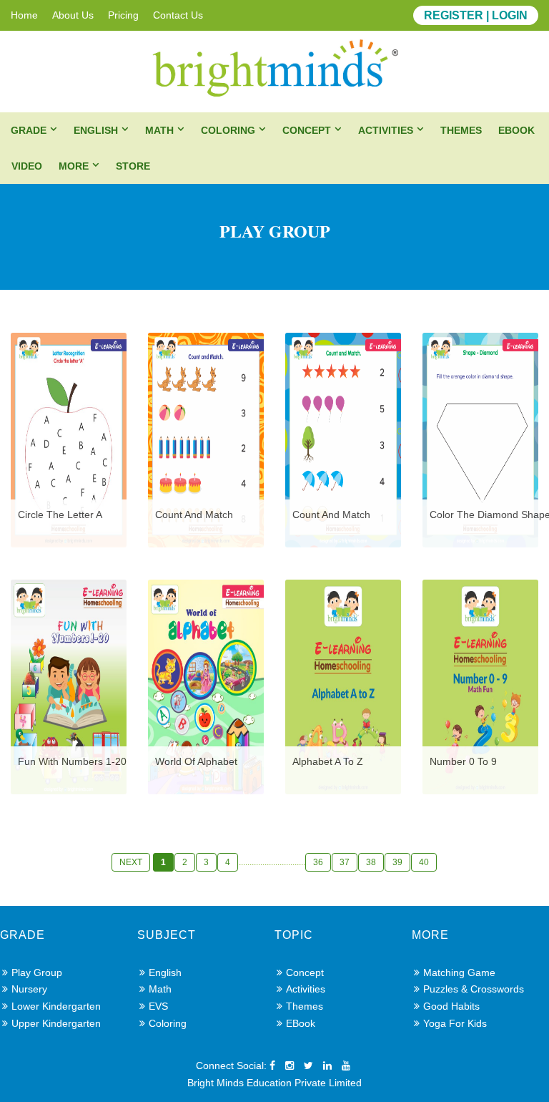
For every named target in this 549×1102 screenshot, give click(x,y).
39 (397, 862)
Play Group (36, 972)
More (74, 166)
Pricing (123, 15)
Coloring (228, 130)
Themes (461, 130)
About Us (73, 15)
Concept (306, 130)
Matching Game (459, 972)
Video (26, 166)
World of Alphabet (196, 761)
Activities (385, 130)
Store (133, 166)
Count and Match (194, 514)
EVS (158, 1006)
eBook (516, 130)
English (96, 130)
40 (424, 862)
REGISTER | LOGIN (476, 15)
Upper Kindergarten (56, 1023)
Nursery (29, 989)
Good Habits (451, 1006)
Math (159, 130)
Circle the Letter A (60, 514)
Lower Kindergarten (56, 1006)
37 (345, 862)
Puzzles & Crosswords (473, 989)
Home (24, 15)
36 (318, 862)
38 (371, 862)
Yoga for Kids (455, 1023)
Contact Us (178, 15)
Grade (28, 130)
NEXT (130, 862)
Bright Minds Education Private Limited (274, 1082)
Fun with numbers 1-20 (72, 761)
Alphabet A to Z (327, 761)
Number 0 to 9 (463, 761)
